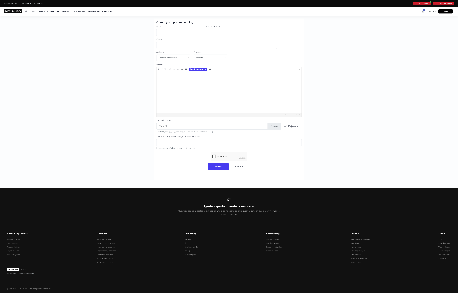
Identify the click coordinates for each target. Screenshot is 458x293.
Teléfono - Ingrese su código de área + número (178, 136)
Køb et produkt (356, 262)
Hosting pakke (12, 243)
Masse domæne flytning (106, 243)
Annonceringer (63, 11)
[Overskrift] (165, 69)
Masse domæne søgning (106, 247)
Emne (159, 39)
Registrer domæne (14, 251)
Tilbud (187, 243)
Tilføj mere (292, 126)
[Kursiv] (162, 69)
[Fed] (158, 69)
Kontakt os (39, 3)
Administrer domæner (105, 262)
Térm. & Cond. (11, 273)
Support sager (26, 3)
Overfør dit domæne (105, 255)
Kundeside (43, 11)
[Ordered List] (178, 69)
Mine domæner (357, 243)
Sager (440, 239)
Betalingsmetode (191, 247)
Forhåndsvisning (198, 69)
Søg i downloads (444, 243)
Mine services (356, 255)
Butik (52, 11)
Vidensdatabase (444, 3)
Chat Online (423, 3)
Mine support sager (358, 251)
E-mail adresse (213, 26)
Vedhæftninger (163, 120)
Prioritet (197, 52)
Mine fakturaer (356, 247)
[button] (29, 11)
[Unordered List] (174, 69)
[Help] (210, 69)
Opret (218, 166)
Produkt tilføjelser (13, 247)
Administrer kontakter (359, 258)
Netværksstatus (93, 11)
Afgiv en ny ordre (13, 239)
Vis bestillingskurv (13, 255)
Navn (158, 26)
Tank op (187, 251)
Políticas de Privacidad (26, 273)
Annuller (240, 166)
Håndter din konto (273, 239)
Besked (160, 64)
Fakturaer (188, 239)
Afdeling (160, 52)
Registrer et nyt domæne (106, 251)
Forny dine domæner (105, 258)
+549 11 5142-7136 (11, 3)
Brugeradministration (274, 247)
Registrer (432, 11)
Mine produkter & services (360, 239)
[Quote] (186, 69)
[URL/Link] (170, 69)
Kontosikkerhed (272, 251)
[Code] (182, 69)
